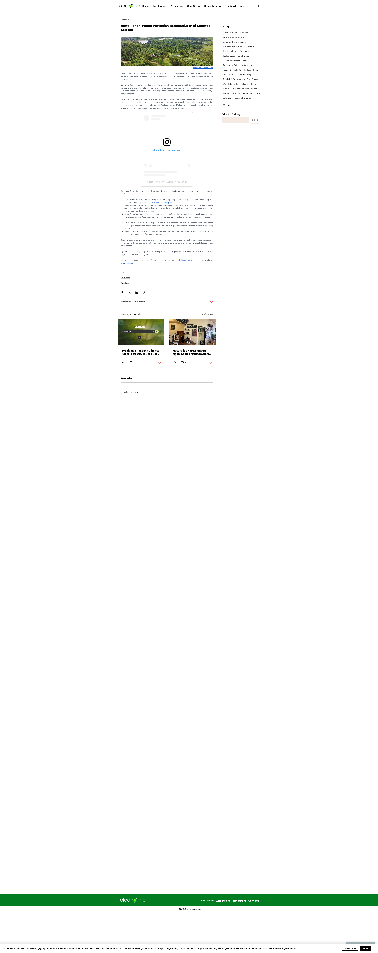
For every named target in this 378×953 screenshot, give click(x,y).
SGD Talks (227, 84)
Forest (255, 79)
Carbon (245, 60)
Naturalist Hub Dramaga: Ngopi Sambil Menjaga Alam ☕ (191, 352)
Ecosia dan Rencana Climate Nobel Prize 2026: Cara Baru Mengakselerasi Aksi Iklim (140, 352)
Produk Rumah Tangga (233, 37)
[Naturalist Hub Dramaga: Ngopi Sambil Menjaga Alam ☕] (192, 332)
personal (244, 32)
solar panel (228, 97)
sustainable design (243, 97)
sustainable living (244, 74)
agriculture (255, 93)
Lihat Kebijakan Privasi (285, 948)
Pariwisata (125, 276)
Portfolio (250, 46)
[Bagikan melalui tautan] (143, 292)
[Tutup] (374, 948)
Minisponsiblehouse (240, 88)
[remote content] (167, 149)
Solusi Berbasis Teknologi (234, 41)
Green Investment (231, 60)
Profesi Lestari (229, 56)
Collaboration (244, 56)
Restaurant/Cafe (230, 65)
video (236, 84)
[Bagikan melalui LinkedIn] (136, 292)
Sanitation (236, 93)
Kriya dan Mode (230, 51)
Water (231, 74)
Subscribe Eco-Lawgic (232, 114)
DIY (248, 79)
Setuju (365, 948)
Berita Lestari (236, 70)
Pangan (226, 93)
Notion (254, 88)
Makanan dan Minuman (234, 46)
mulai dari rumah (247, 65)
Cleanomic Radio (231, 32)
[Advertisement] (88, 932)
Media (226, 88)
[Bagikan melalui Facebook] (122, 292)
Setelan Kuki (350, 948)
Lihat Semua (207, 314)
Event (253, 84)
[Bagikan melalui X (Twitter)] (129, 292)
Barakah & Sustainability (234, 79)
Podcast (247, 70)
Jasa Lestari (126, 283)
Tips (225, 74)
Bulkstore (245, 84)
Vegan (246, 93)
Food (255, 70)
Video (225, 70)
